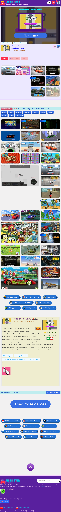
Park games (30, 308)
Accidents (20, 115)
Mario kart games (32, 297)
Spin (11, 112)
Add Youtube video (53, 392)
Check (4, 115)
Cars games (50, 297)
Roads (43, 112)
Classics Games (10, 431)
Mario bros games (11, 421)
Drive (50, 112)
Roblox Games (52, 421)
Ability (35, 112)
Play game (30, 35)
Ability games (13, 308)
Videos (24, 58)
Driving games (12, 297)
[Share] (58, 46)
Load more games (30, 404)
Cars (11, 115)
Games (4, 58)
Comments (14, 58)
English (6, 501)
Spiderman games (50, 431)
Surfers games (13, 426)
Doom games (48, 436)
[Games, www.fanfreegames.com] (10, 3)
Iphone (18, 112)
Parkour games (48, 308)
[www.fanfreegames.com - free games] (10, 481)
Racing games (44, 302)
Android (27, 112)
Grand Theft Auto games (22, 302)
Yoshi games (49, 426)
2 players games (30, 431)
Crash (4, 112)
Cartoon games (31, 426)
